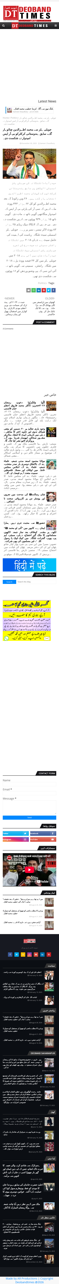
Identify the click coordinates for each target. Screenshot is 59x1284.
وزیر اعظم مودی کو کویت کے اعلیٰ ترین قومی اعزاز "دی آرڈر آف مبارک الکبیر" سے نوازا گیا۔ (22, 1257)
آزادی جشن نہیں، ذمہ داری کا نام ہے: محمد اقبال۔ (21, 922)
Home (6, 117)
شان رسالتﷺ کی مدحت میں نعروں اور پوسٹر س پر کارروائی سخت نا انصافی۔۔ (24, 498)
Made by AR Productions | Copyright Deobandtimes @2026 (29, 1280)
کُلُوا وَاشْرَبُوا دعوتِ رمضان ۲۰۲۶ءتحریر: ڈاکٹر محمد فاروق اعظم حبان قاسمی (24, 405)
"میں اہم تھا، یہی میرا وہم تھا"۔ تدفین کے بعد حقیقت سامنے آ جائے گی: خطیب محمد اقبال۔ (23, 900)
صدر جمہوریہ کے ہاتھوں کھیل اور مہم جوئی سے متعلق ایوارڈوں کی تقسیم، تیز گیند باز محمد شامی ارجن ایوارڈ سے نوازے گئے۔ (21, 1146)
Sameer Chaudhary (47, 143)
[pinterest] (49, 954)
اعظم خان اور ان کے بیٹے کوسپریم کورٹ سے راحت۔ (22, 972)
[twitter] (16, 833)
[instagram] (16, 839)
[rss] (23, 954)
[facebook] (43, 833)
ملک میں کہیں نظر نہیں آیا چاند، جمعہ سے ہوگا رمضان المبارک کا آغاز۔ (21, 1205)
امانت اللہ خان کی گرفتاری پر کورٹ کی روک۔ (20, 997)
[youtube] (43, 839)
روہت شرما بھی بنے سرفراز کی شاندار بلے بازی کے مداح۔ (21, 1133)
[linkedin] (42, 954)
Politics (14, 117)
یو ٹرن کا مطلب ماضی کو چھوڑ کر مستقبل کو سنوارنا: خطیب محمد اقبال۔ (23, 912)
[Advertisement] (29, 62)
